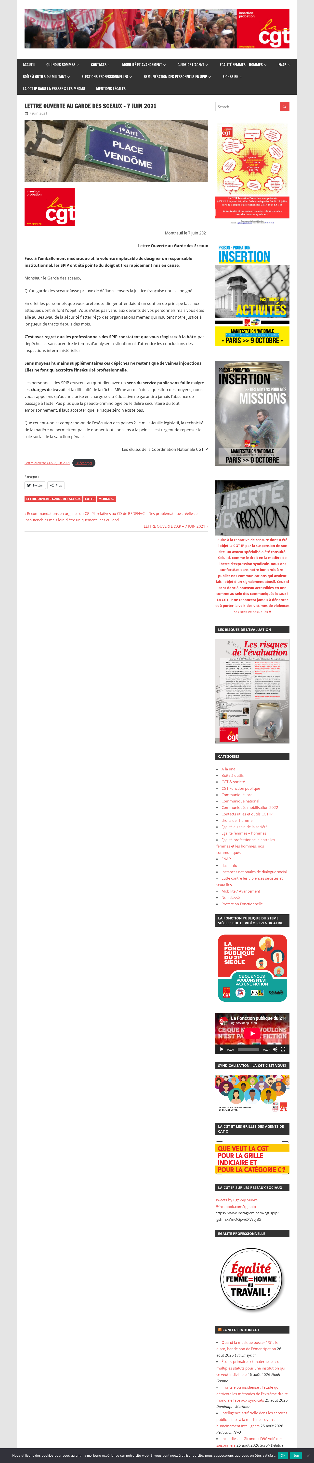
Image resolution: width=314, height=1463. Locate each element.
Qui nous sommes (60, 64)
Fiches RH (230, 76)
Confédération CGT (240, 1329)
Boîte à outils (233, 775)
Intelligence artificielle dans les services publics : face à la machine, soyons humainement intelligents (251, 1419)
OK (283, 1455)
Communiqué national (240, 801)
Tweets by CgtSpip (230, 1199)
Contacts (98, 64)
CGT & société (233, 781)
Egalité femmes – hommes (241, 64)
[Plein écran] (283, 1049)
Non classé (231, 897)
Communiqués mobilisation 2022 (250, 807)
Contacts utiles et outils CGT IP (247, 814)
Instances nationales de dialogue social (254, 871)
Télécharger (83, 463)
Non (296, 1455)
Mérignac (107, 499)
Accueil (29, 64)
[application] (252, 1033)
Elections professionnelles (105, 76)
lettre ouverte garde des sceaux (53, 499)
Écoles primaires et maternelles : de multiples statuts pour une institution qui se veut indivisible (250, 1368)
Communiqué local (237, 794)
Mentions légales (111, 88)
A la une (228, 768)
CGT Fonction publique (241, 788)
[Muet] (275, 1049)
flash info (229, 865)
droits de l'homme (237, 820)
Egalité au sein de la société (244, 826)
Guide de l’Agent (191, 64)
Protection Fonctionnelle (242, 903)
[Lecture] (221, 1049)
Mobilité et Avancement (142, 64)
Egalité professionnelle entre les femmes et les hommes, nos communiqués (245, 846)
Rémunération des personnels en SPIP (175, 76)
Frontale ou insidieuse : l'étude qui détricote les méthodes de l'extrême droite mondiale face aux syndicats (252, 1394)
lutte (89, 499)
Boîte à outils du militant (44, 76)
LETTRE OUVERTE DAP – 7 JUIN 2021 (174, 526)
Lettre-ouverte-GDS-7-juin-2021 (47, 463)
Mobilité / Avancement (241, 891)
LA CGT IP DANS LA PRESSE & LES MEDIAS (54, 88)
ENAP (282, 64)
